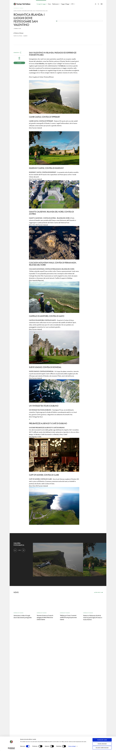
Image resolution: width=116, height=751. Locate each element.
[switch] (40, 746)
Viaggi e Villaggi (65, 4)
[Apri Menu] (101, 4)
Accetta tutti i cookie (102, 739)
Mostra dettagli (72, 746)
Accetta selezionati (102, 743)
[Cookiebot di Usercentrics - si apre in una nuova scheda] (11, 748)
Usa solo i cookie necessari (102, 747)
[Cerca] (98, 4)
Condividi (16, 52)
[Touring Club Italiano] (22, 4)
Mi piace (19, 62)
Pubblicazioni (55, 4)
